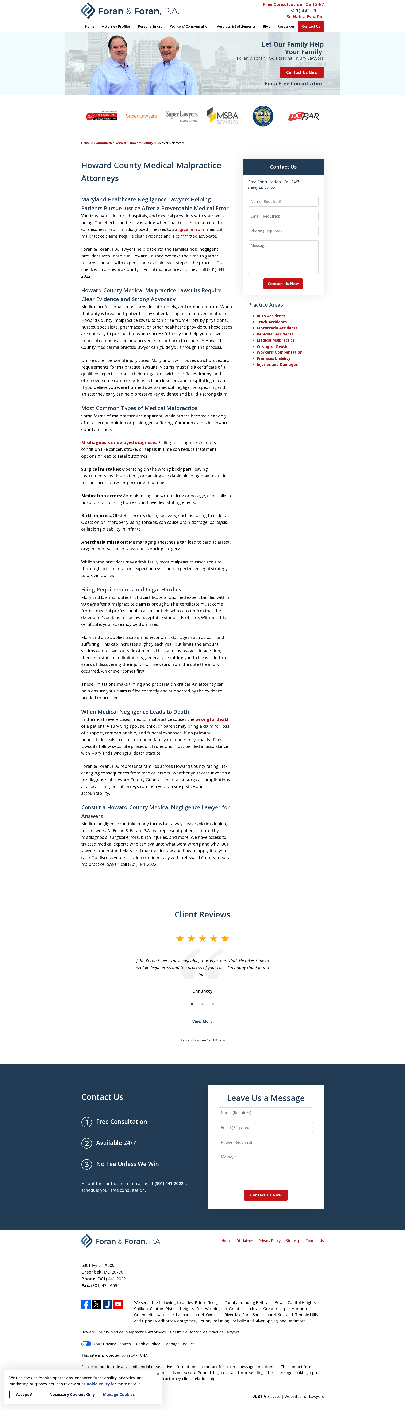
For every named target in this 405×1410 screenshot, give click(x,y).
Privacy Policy (270, 1240)
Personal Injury (150, 26)
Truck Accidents (272, 321)
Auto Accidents (271, 315)
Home (90, 26)
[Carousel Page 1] (192, 1004)
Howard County (141, 143)
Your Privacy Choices (112, 1343)
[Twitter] (96, 1304)
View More (202, 1021)
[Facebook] (86, 1304)
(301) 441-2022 (306, 10)
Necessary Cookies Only (72, 1394)
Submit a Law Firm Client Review (202, 1040)
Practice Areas (265, 304)
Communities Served (110, 143)
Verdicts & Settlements (236, 26)
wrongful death (212, 719)
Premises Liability (273, 358)
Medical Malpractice (276, 340)
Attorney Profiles (116, 26)
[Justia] (107, 1304)
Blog (266, 26)
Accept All (25, 1394)
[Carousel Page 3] (213, 1004)
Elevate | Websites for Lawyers (288, 1396)
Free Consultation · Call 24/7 (293, 4)
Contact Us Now (301, 72)
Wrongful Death (272, 346)
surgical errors (188, 229)
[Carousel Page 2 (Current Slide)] (202, 1004)
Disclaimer (245, 1240)
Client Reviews (203, 914)
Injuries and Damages (277, 364)
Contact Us (311, 26)
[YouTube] (118, 1304)
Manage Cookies (180, 1343)
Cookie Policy (148, 1343)
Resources (286, 26)
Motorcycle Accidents (277, 327)
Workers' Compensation (189, 26)
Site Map (293, 1240)
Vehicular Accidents (275, 334)
